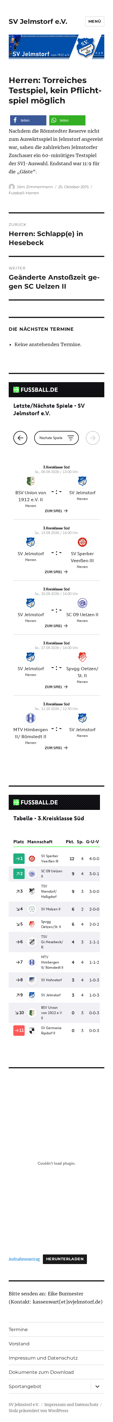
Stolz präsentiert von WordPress (38, 1410)
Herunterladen (65, 1259)
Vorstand (19, 1344)
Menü (94, 21)
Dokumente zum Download (41, 1372)
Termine (18, 1329)
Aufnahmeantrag (24, 1258)
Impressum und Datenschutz (43, 1358)
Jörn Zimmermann (35, 186)
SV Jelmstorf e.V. (38, 21)
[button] (28, 120)
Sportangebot (25, 1386)
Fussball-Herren (24, 192)
